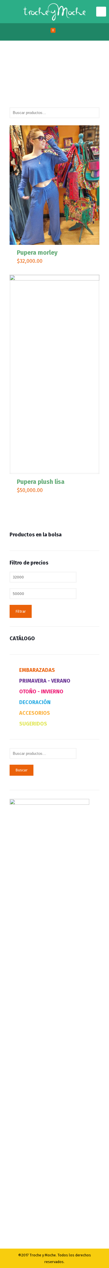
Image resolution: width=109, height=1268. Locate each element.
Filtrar (20, 611)
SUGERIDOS (33, 724)
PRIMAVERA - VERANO (44, 681)
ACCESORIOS (34, 713)
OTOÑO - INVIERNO (41, 691)
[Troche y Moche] (54, 11)
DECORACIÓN (35, 702)
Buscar (21, 770)
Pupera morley (37, 252)
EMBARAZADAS (37, 670)
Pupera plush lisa (41, 482)
